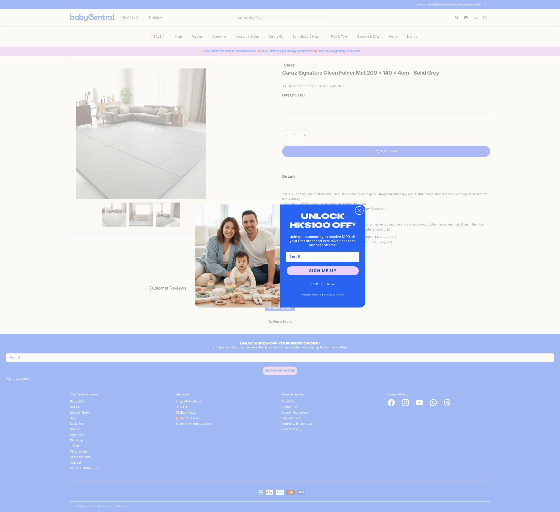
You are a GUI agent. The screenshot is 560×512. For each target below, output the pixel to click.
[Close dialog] (359, 210)
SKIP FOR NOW (323, 283)
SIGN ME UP (322, 270)
